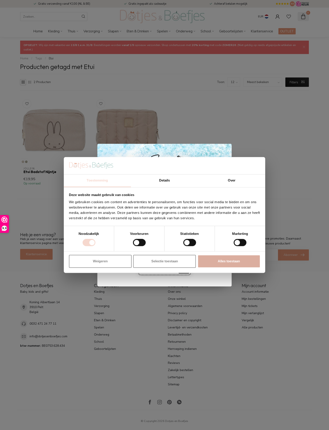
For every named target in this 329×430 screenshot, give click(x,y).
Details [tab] (164, 180)
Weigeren (100, 261)
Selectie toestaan (164, 261)
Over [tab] (231, 180)
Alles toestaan (229, 261)
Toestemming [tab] (97, 180)
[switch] (139, 242)
